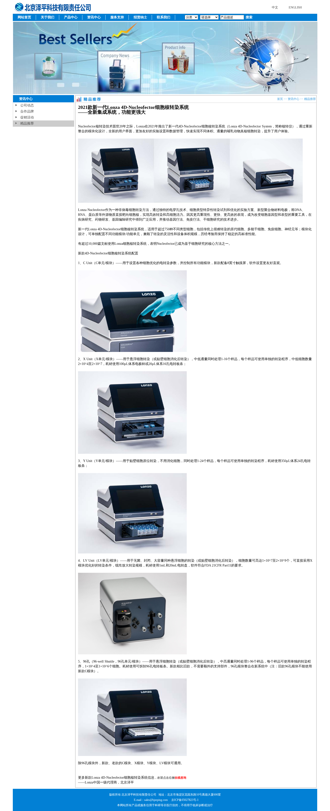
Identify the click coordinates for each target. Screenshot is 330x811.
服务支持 (117, 17)
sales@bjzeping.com (156, 800)
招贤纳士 (140, 17)
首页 (280, 99)
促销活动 (27, 117)
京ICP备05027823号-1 (185, 800)
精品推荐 (27, 123)
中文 (275, 7)
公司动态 (27, 105)
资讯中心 (94, 17)
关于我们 (47, 17)
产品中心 (71, 17)
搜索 (248, 17)
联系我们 (163, 17)
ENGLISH (295, 7)
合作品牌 (27, 111)
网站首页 (24, 17)
